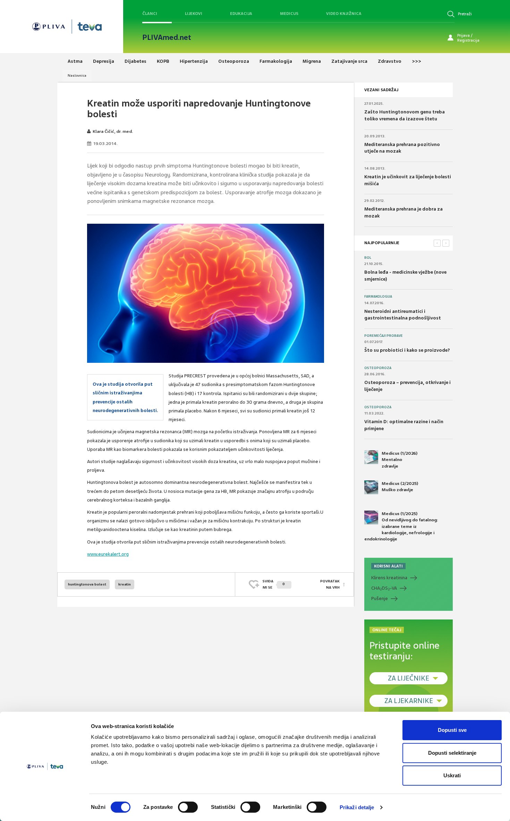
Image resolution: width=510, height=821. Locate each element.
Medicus (289, 13)
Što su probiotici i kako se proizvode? (407, 350)
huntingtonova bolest (87, 584)
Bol (367, 258)
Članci (149, 13)
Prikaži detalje (357, 807)
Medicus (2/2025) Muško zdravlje (400, 487)
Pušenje (379, 598)
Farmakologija (378, 296)
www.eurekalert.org (108, 554)
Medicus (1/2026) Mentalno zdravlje (399, 460)
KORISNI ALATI (388, 566)
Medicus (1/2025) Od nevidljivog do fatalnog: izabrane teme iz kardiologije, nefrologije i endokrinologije (401, 526)
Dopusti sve (452, 730)
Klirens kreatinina (389, 578)
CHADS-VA (384, 588)
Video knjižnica (344, 13)
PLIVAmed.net (166, 37)
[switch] (188, 807)
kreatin (124, 584)
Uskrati (452, 775)
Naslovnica (77, 75)
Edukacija (241, 13)
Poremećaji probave (383, 336)
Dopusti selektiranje (452, 753)
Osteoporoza (377, 368)
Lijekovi (193, 13)
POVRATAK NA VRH (330, 584)
